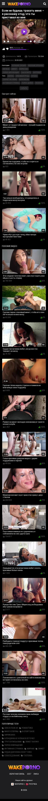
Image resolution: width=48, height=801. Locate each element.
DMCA (36, 774)
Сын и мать (26, 72)
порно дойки (27, 83)
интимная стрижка (11, 83)
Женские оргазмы (35, 65)
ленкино (38, 83)
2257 (29, 774)
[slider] (11, 41)
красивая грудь (22, 76)
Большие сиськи (19, 65)
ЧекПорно (19, 784)
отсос (34, 76)
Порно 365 (23, 69)
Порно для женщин (11, 72)
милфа (11, 76)
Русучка (33, 784)
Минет (14, 69)
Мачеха (6, 69)
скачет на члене (10, 79)
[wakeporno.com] (19, 6)
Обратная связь (16, 774)
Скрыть (24, 88)
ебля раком (24, 79)
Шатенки (37, 72)
